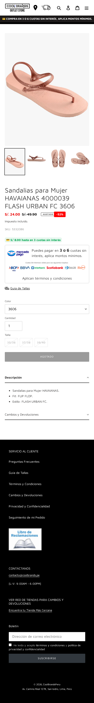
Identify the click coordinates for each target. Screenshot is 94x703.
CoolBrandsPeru (51, 684)
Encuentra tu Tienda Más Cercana (30, 610)
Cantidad (10, 318)
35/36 (11, 342)
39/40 (41, 342)
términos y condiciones (50, 645)
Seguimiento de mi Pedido (27, 517)
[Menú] (86, 7)
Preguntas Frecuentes (24, 461)
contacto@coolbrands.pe (24, 575)
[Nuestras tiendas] (35, 7)
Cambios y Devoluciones (25, 495)
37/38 (26, 342)
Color (8, 301)
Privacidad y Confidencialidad (29, 506)
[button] (47, 378)
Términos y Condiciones (25, 484)
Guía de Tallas (18, 473)
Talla (7, 334)
